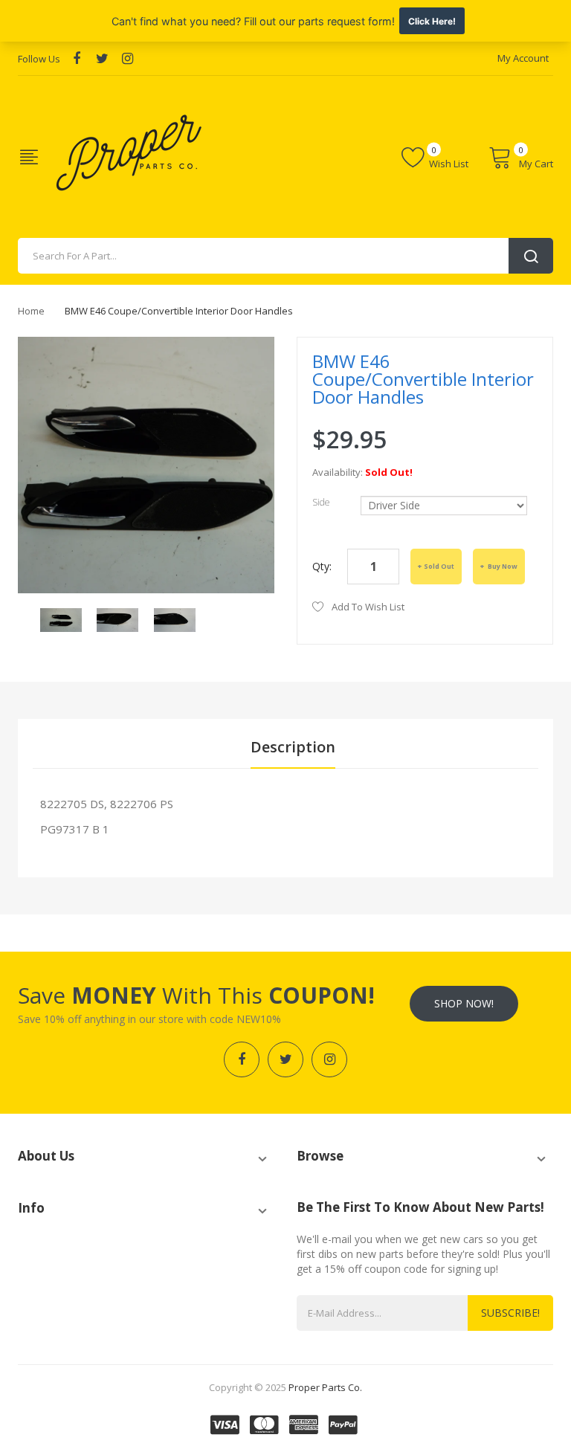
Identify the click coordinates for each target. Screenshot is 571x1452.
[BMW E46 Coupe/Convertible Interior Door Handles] (61, 619)
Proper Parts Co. (325, 1387)
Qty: (322, 566)
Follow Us (39, 58)
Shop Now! (464, 1003)
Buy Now (501, 566)
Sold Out (439, 566)
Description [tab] (293, 747)
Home (31, 310)
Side (321, 502)
